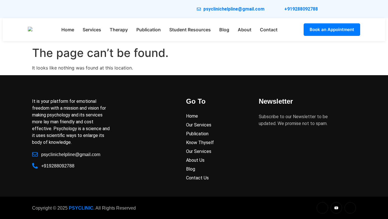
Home (67, 29)
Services (92, 29)
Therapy (119, 29)
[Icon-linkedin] (322, 208)
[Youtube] (336, 208)
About (244, 29)
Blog (224, 29)
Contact (269, 29)
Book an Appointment (332, 29)
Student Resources (190, 29)
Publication (148, 29)
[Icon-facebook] (350, 208)
